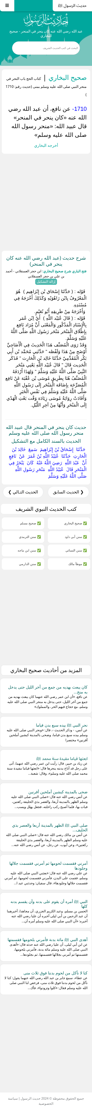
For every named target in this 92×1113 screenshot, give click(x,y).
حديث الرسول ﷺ (72, 5)
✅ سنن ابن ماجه (29, 550)
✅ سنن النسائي (76, 550)
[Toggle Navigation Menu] (7, 5)
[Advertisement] (46, 201)
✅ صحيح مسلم (30, 523)
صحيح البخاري (67, 77)
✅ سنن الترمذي (30, 537)
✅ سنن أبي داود (76, 537)
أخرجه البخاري (46, 145)
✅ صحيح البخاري (75, 523)
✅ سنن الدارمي (30, 564)
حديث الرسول (30, 1098)
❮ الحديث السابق (68, 492)
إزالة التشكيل (46, 281)
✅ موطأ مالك (77, 564)
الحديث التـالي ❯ (23, 492)
